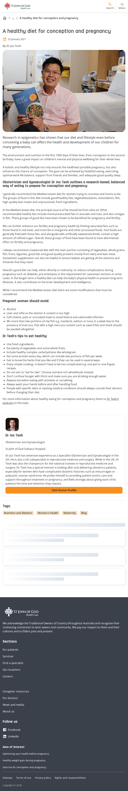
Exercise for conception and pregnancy (24, 767)
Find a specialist (13, 663)
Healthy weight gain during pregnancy (24, 760)
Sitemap (7, 777)
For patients (10, 649)
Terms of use (23, 777)
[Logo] (16, 6)
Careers (8, 676)
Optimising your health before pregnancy (26, 753)
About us (8, 711)
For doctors (10, 698)
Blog (84, 513)
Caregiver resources (16, 691)
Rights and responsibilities (70, 777)
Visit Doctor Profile (64, 490)
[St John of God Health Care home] (22, 612)
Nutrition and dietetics (18, 513)
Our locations (11, 669)
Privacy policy (43, 777)
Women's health (48, 513)
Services (8, 656)
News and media (13, 705)
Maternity (70, 513)
